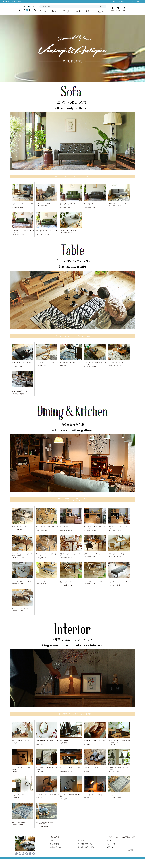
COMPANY (120, 1)
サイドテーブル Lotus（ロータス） (45, 362)
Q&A (132, 1)
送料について (54, 840)
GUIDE (128, 1)
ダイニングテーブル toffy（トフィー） (119, 554)
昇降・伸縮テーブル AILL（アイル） (21, 581)
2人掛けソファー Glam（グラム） (118, 203)
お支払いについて (83, 840)
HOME (114, 1)
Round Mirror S (64, 740)
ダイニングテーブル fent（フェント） (94, 554)
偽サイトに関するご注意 (85, 844)
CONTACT (139, 1)
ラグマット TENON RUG (18, 822)
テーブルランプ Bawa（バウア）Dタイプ (47, 795)
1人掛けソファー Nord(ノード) (44, 203)
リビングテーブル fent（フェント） (118, 362)
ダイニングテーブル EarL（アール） (22, 526)
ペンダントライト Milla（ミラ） (21, 795)
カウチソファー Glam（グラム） (69, 230)
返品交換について (111, 840)
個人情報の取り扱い (55, 847)
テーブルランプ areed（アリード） (93, 795)
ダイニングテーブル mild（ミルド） (22, 608)
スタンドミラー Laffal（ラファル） (21, 740)
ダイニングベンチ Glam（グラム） (45, 581)
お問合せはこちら (111, 847)
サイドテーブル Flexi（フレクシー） (70, 362)
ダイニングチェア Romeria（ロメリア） (95, 581)
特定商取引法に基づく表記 (86, 847)
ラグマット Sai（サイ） (115, 795)
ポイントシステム (111, 844)
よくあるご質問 (54, 844)
